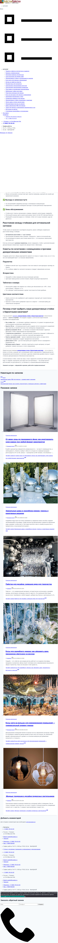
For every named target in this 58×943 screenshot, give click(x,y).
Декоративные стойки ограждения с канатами (19, 100)
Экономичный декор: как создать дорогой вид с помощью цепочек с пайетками (23, 382)
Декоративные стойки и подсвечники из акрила (19, 78)
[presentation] (30, 412)
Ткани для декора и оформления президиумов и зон (20, 107)
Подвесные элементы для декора (15, 98)
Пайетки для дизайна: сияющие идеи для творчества (29, 584)
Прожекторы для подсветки (14, 84)
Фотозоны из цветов (11, 109)
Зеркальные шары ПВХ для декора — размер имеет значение (18, 378)
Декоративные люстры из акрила (15, 104)
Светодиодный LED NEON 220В (14, 76)
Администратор (11, 446)
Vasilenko (9, 588)
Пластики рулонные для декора (15, 93)
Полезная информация (11, 435)
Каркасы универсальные (12, 73)
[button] (29, 37)
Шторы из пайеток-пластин (13, 82)
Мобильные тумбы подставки (14, 91)
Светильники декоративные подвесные (17, 87)
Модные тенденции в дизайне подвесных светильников (30, 796)
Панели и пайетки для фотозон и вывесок (17, 71)
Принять (3, 896)
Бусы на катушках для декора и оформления (18, 94)
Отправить (41, 904)
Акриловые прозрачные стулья (14, 96)
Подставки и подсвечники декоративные (17, 89)
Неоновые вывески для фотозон (15, 74)
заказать (28, 316)
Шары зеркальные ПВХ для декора (15, 105)
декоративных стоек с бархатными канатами (30, 350)
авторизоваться (30, 822)
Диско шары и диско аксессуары (15, 102)
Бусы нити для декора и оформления (16, 80)
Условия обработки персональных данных (15, 896)
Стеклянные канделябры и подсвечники (17, 111)
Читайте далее (25, 598)
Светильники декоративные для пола (16, 85)
